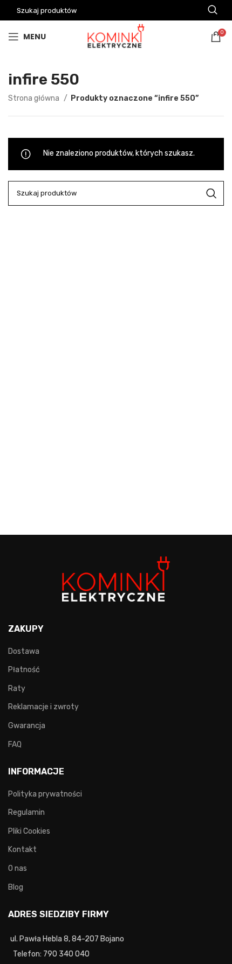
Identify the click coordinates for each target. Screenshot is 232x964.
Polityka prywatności (45, 794)
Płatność (24, 669)
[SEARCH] (211, 193)
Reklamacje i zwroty (43, 706)
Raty (16, 688)
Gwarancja (26, 725)
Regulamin (26, 812)
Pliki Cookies (29, 831)
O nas (17, 868)
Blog (15, 887)
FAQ (15, 744)
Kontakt (22, 849)
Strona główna (34, 98)
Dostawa (23, 651)
